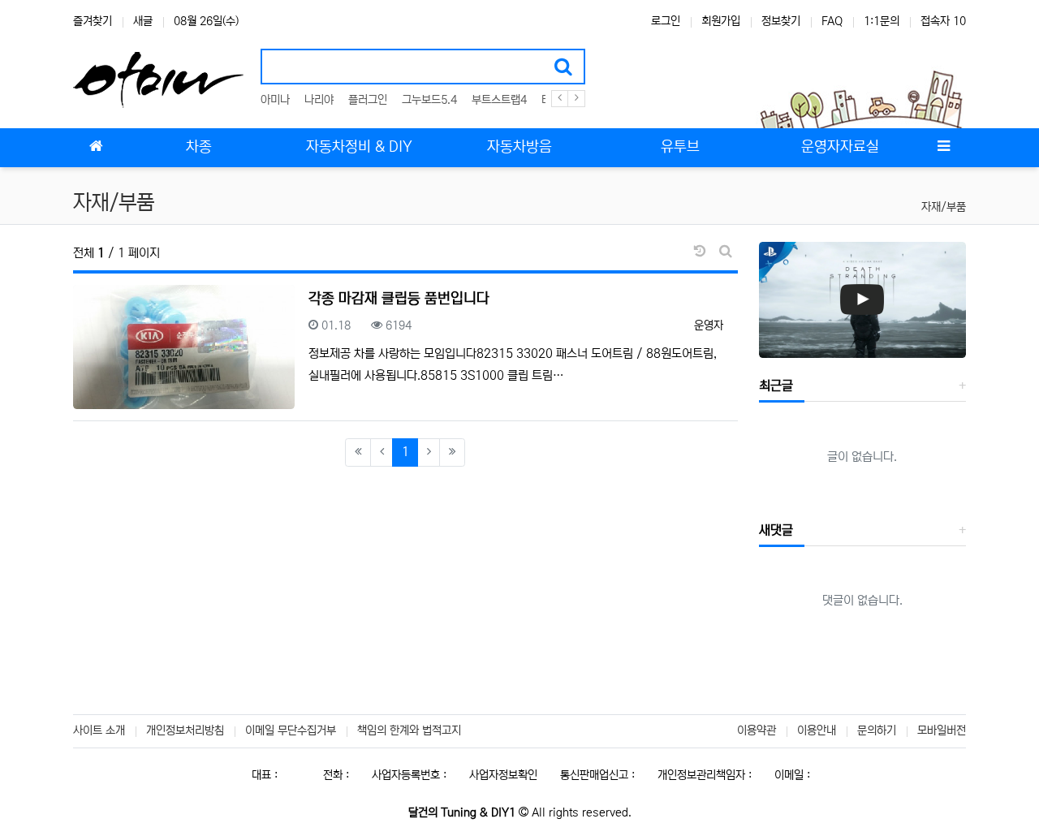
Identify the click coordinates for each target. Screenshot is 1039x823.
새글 (143, 21)
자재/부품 (943, 206)
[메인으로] (96, 147)
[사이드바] (943, 147)
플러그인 (367, 99)
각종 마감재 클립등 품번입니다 (398, 299)
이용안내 (816, 730)
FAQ (832, 21)
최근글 (776, 385)
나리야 (319, 99)
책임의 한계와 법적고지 (409, 730)
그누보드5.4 (429, 99)
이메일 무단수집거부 (290, 730)
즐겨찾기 (92, 21)
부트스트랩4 (499, 99)
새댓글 (776, 530)
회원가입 (720, 21)
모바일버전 (941, 730)
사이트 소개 (99, 730)
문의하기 (876, 730)
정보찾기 (780, 21)
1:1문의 (881, 21)
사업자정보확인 (503, 775)
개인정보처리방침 (185, 730)
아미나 (275, 99)
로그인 (665, 21)
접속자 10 (943, 21)
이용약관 (756, 730)
